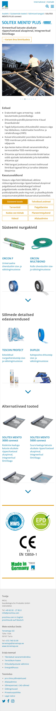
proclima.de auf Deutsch (13, 620)
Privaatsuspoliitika (13, 692)
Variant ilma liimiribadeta (17, 39)
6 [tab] (31, 99)
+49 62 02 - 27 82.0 (13, 610)
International (39, 2)
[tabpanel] (28, 70)
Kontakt (50, 2)
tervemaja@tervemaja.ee (13, 643)
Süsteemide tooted (18, 13)
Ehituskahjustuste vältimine (17, 664)
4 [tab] (27, 99)
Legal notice (10, 696)
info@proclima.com (10, 613)
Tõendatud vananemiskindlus (18, 657)
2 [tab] (23, 99)
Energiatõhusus (11, 667)
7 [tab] (33, 99)
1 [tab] (21, 99)
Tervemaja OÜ (8, 631)
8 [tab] (35, 99)
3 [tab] (25, 99)
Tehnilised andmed (41, 201)
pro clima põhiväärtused (15, 678)
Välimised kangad (36, 13)
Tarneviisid (15, 207)
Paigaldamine (41, 207)
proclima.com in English (12, 617)
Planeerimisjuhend (41, 212)
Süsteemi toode (15, 201)
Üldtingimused (11, 689)
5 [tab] (29, 99)
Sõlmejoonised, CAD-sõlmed (17, 685)
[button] (47, 7)
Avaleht (5, 13)
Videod (14, 218)
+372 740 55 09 (11, 640)
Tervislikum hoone (13, 660)
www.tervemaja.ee (10, 646)
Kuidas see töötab (15, 212)
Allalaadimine (41, 218)
